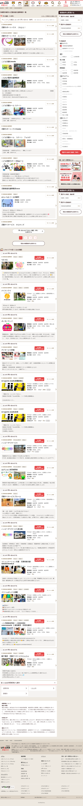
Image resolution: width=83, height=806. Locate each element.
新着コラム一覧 (4, 766)
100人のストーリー (5, 771)
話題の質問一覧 (24, 776)
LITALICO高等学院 (65, 791)
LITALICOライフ (64, 788)
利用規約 (23, 797)
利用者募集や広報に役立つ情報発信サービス (71, 761)
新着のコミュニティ (5, 782)
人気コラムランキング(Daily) (7, 764)
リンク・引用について (46, 766)
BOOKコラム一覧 (5, 768)
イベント (43, 756)
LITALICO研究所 (44, 793)
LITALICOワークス (25, 786)
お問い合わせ (44, 768)
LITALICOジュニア (25, 788)
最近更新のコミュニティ (6, 777)
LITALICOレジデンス (25, 793)
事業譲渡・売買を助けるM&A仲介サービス (70, 773)
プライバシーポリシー (61, 797)
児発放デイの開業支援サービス (68, 768)
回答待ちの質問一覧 (25, 778)
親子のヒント (24, 762)
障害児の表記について (6, 797)
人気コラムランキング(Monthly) (8, 761)
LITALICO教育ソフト (25, 791)
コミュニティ (4, 774)
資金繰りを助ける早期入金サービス (69, 771)
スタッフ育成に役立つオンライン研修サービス (71, 764)
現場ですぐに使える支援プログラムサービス (71, 766)
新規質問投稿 (24, 771)
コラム (2, 756)
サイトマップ (44, 775)
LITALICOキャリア (65, 786)
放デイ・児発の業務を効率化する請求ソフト (71, 759)
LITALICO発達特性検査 (46, 791)
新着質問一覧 (24, 773)
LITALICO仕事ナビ (45, 786)
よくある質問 (44, 763)
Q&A (22, 768)
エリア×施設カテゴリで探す (27, 759)
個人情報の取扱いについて (40, 797)
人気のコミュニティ (5, 779)
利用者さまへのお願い (46, 771)
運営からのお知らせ (45, 773)
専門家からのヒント (25, 765)
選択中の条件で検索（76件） (70, 152)
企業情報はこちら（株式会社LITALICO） (10, 791)
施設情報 (23, 756)
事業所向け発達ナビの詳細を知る (70, 184)
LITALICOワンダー (45, 788)
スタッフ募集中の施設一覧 (49, 16)
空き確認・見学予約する (39, 258)
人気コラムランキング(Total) (7, 759)
